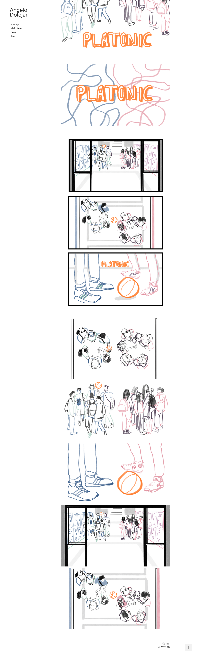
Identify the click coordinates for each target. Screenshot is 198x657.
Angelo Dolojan (19, 12)
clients (13, 32)
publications (16, 28)
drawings (14, 24)
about (13, 36)
